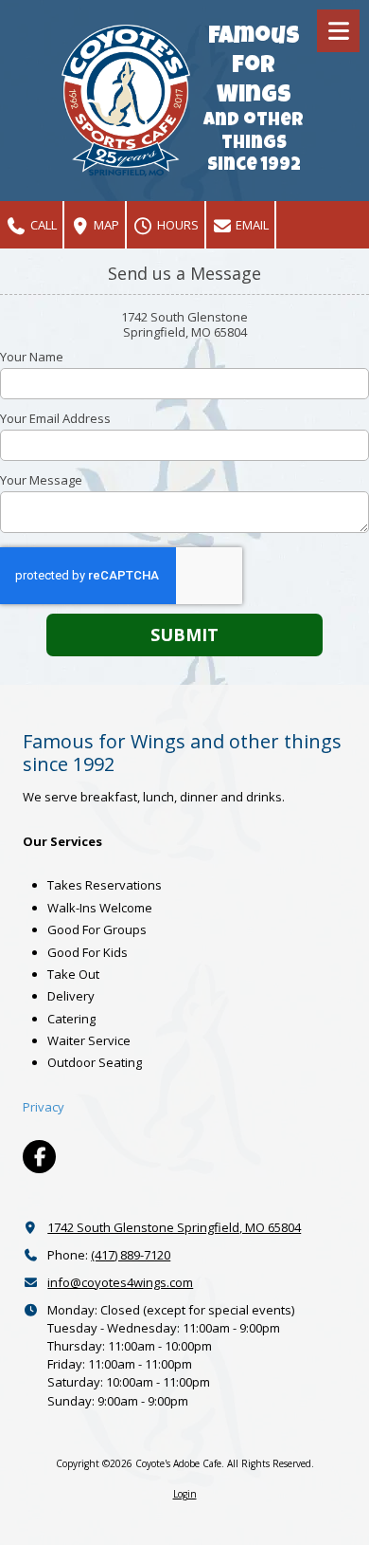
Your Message (41, 479)
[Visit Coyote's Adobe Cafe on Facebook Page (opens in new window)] (39, 1156)
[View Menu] (338, 30)
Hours (176, 224)
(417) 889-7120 (130, 1254)
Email (251, 224)
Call (42, 224)
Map (105, 224)
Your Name (31, 356)
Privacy (43, 1106)
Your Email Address (55, 418)
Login (185, 1493)
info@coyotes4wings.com (120, 1282)
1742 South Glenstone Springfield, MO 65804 (174, 1227)
